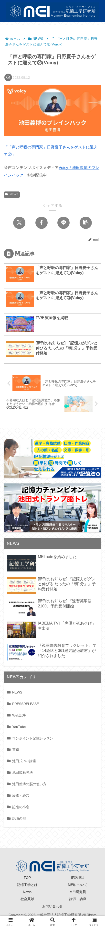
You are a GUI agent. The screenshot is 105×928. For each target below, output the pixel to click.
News (27, 892)
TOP (27, 878)
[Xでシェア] (19, 223)
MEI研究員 (78, 892)
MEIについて (78, 885)
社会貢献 (27, 899)
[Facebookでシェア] (41, 223)
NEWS (14, 194)
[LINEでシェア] (63, 223)
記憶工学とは (27, 885)
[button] (86, 223)
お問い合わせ (52, 906)
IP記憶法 (77, 878)
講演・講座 (77, 899)
